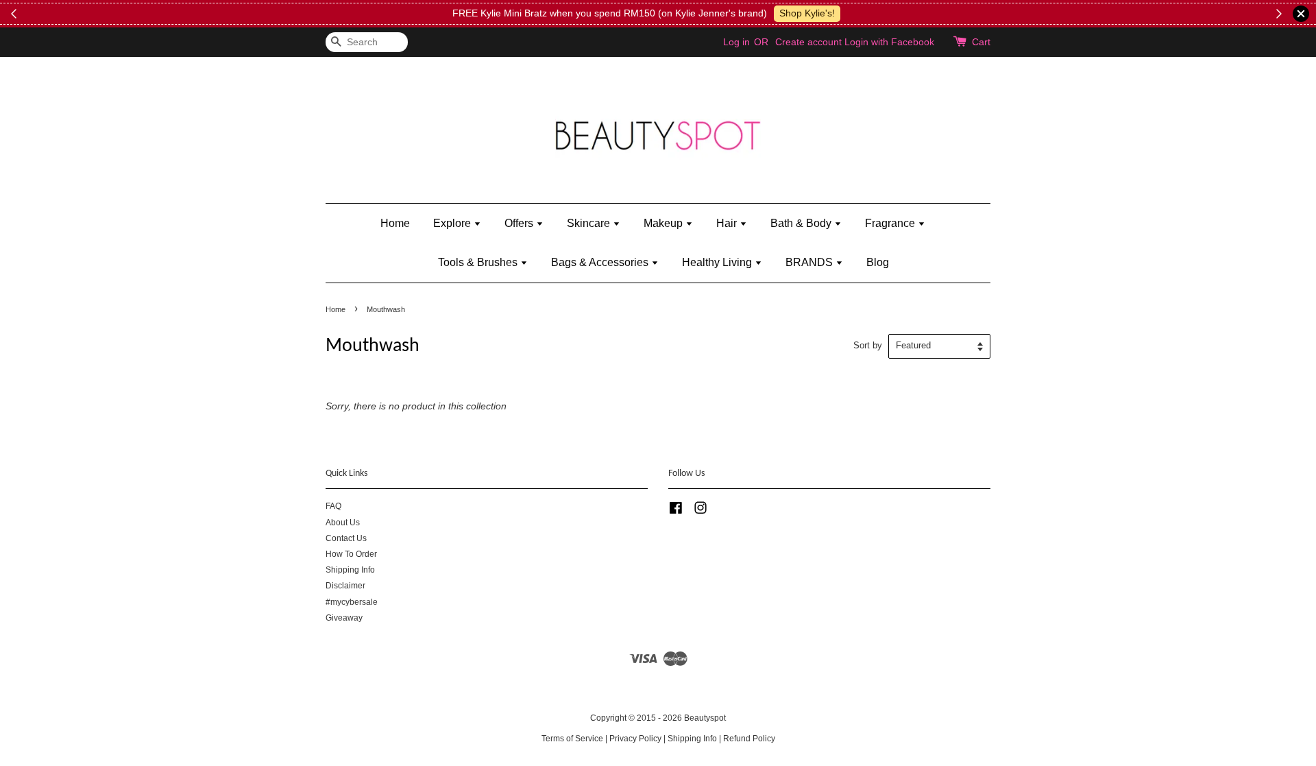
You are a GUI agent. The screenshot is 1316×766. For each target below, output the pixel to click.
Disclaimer (345, 585)
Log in (736, 41)
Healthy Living (718, 262)
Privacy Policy (635, 738)
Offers (520, 223)
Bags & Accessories (601, 262)
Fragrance (891, 223)
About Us (343, 522)
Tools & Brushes (479, 262)
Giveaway (344, 618)
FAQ (333, 506)
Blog (877, 262)
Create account (808, 41)
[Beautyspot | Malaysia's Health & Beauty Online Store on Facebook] (675, 511)
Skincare (590, 223)
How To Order (351, 554)
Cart (981, 41)
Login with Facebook (889, 41)
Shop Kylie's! (807, 13)
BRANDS (810, 262)
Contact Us (346, 538)
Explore (453, 223)
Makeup (664, 223)
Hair (728, 223)
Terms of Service (572, 738)
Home (395, 223)
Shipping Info (350, 570)
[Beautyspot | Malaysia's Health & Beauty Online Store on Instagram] (700, 511)
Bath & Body (802, 223)
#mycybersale (352, 602)
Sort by (867, 345)
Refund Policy (749, 738)
